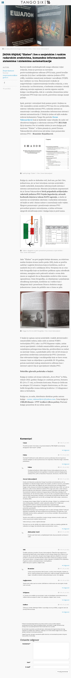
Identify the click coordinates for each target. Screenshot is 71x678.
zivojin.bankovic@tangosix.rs (10, 76)
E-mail (27, 667)
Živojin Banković (8, 71)
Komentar (26, 644)
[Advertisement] (44, 422)
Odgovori (66, 450)
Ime (28, 662)
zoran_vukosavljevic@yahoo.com (41, 399)
